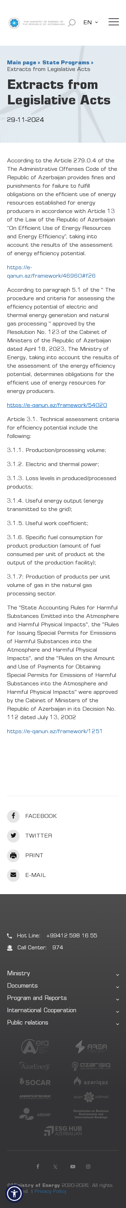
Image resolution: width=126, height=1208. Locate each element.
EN (87, 23)
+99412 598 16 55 (71, 936)
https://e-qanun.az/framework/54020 (57, 405)
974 (57, 948)
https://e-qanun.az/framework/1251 (55, 732)
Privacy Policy (50, 1191)
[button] (14, 1193)
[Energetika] (36, 22)
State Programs (65, 63)
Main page (21, 63)
